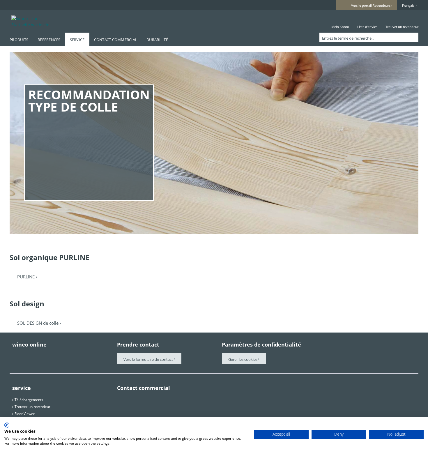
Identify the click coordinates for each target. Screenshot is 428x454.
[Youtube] (48, 356)
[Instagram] (64, 356)
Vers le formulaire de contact (148, 359)
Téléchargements (29, 399)
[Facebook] (15, 356)
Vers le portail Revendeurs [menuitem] (370, 5)
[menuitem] (340, 21)
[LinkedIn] (80, 356)
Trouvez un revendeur (32, 406)
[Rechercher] (412, 37)
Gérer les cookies (243, 359)
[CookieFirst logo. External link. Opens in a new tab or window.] (6, 425)
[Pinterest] (31, 356)
